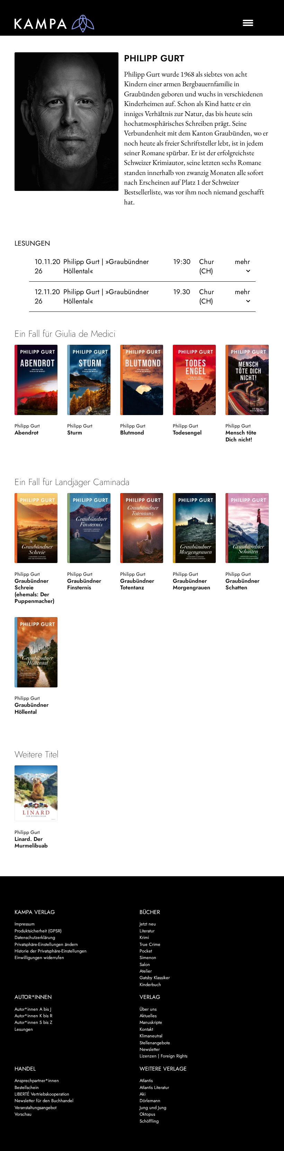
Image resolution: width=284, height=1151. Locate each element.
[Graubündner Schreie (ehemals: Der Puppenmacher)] (36, 528)
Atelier (146, 971)
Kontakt (146, 1029)
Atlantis (146, 1080)
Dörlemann (150, 1100)
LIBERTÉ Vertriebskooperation (42, 1094)
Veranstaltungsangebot (35, 1107)
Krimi (144, 937)
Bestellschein (27, 1087)
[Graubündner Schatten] (246, 528)
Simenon (148, 957)
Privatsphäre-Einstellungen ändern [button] (46, 944)
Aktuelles (148, 1015)
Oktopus (147, 1114)
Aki (142, 1094)
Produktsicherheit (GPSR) (38, 931)
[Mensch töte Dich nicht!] (246, 380)
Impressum (25, 924)
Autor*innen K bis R (33, 1015)
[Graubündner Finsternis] (88, 528)
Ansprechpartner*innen (37, 1080)
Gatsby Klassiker (155, 977)
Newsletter (150, 1049)
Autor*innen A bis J (33, 1009)
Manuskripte (151, 1022)
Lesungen (24, 1029)
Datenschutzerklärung (35, 937)
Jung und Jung (153, 1107)
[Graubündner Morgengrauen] (194, 528)
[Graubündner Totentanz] (141, 528)
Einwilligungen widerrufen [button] (39, 957)
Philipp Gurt (27, 425)
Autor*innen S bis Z (33, 1022)
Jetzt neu (148, 924)
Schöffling (149, 1121)
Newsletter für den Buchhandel (44, 1100)
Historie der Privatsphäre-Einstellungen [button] (51, 951)
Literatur (147, 931)
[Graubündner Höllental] (36, 652)
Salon (145, 964)
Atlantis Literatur (154, 1087)
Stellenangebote (155, 1042)
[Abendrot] (36, 380)
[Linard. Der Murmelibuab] (36, 793)
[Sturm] (88, 380)
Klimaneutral (151, 1036)
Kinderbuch (150, 984)
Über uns (148, 1009)
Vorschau (23, 1114)
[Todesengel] (194, 380)
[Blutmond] (141, 380)
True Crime (150, 944)
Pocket (146, 951)
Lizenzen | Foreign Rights (163, 1056)
